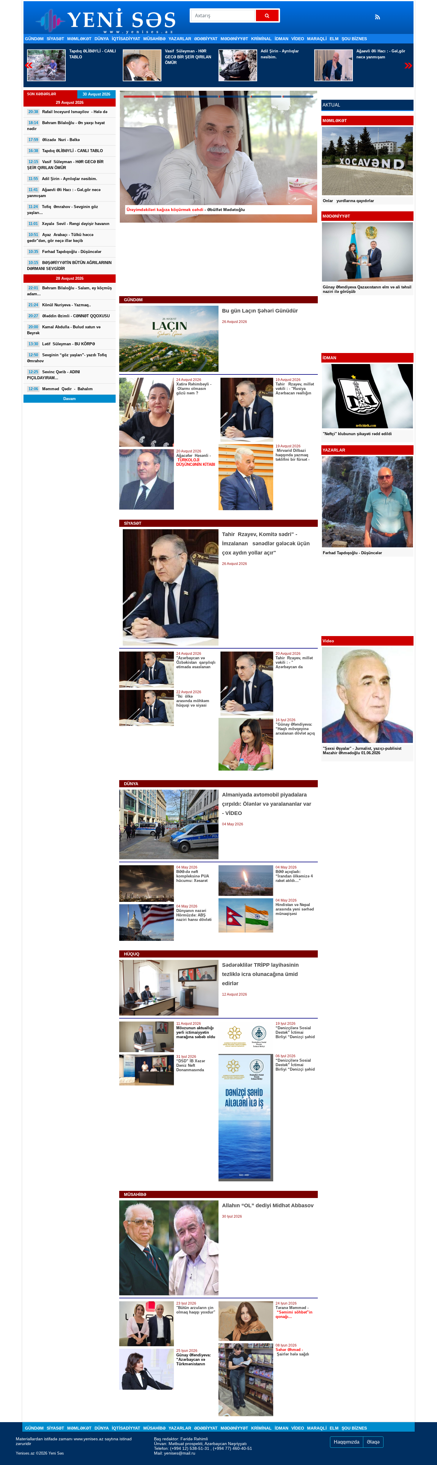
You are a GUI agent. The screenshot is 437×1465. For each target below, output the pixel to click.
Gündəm (34, 38)
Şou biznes (354, 38)
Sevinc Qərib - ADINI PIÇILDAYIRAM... (53, 375)
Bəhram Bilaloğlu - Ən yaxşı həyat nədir (66, 126)
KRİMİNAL (261, 38)
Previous (29, 65)
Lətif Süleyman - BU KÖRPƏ (62, 344)
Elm (334, 38)
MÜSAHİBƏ (154, 38)
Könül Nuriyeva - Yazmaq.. (60, 305)
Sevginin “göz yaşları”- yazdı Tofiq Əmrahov (67, 358)
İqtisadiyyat (126, 38)
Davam (69, 398)
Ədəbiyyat (206, 38)
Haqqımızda (346, 1441)
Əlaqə (373, 1441)
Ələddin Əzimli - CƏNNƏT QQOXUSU (69, 316)
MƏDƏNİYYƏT (234, 38)
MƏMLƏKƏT (79, 38)
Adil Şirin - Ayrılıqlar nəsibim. (184, 54)
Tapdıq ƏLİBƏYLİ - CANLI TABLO (66, 151)
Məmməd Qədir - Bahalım (61, 389)
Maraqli (317, 38)
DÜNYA (102, 38)
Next (408, 65)
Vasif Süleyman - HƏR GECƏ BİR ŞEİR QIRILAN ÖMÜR (92, 57)
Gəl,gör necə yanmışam (285, 54)
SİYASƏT (55, 38)
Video (297, 38)
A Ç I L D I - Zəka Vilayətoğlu (356, 337)
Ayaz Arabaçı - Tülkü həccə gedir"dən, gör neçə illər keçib (60, 237)
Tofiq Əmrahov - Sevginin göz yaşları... (380, 54)
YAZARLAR (180, 38)
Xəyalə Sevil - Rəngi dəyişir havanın (69, 223)
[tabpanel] (218, 156)
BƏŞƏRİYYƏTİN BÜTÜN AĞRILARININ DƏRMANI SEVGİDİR (69, 265)
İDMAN (281, 38)
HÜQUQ (131, 954)
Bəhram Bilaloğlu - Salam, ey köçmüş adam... (69, 291)
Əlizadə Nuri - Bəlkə (54, 140)
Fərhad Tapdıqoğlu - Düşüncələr (65, 251)
